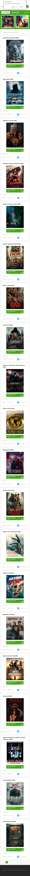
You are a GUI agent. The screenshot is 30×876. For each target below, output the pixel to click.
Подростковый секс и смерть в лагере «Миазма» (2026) (14, 738)
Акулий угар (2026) (8, 573)
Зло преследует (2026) (9, 780)
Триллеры (6, 111)
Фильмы (13, 32)
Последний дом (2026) (9, 821)
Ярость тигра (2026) (8, 285)
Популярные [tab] (5, 12)
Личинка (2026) (7, 696)
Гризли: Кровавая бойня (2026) (12, 244)
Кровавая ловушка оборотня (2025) (13, 163)
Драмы (5, 770)
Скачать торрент (11, 66)
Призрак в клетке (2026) (10, 120)
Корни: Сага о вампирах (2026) (12, 531)
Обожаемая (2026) (8, 79)
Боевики (6, 686)
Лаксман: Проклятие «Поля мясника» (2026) (14, 366)
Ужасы (5, 69)
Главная (4, 32)
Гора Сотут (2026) (8, 325)
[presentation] (25, 12)
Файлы (8, 32)
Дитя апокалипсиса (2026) (10, 656)
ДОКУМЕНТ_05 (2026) (8, 614)
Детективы (6, 646)
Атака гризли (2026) (8, 490)
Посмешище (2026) (8, 450)
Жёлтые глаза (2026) (8, 408)
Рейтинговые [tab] (15, 12)
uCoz (26, 870)
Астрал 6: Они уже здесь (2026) (11, 204)
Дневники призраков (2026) (11, 38)
